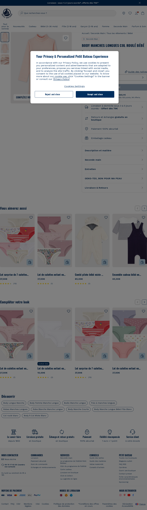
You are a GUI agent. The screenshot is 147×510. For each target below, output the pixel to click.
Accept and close (95, 94)
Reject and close (52, 94)
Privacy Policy (61, 79)
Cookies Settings (74, 86)
